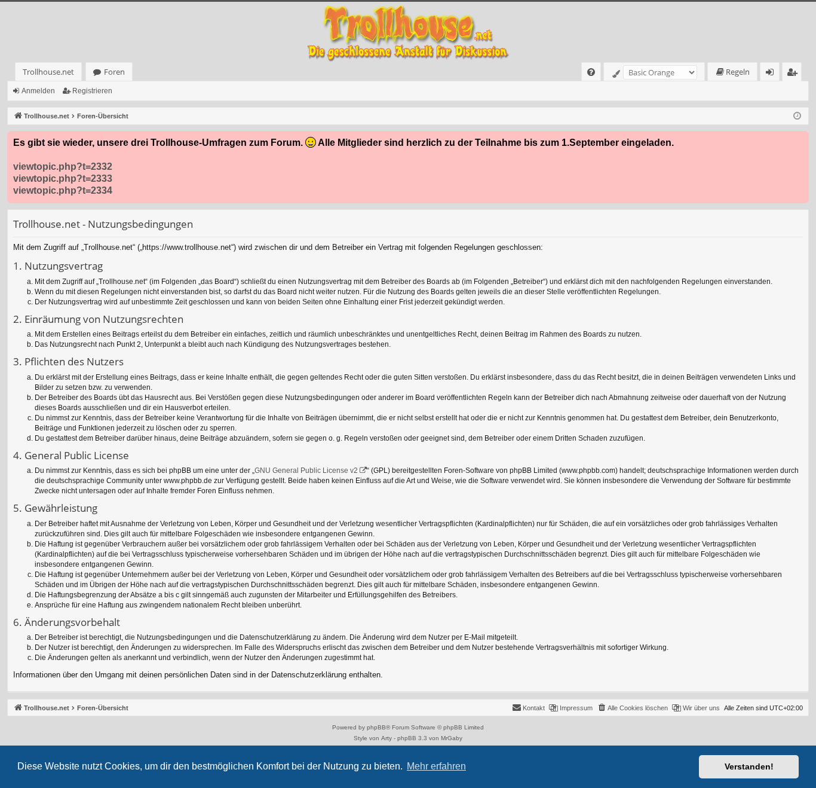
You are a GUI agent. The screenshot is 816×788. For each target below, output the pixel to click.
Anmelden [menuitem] (772, 73)
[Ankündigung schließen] (799, 140)
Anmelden (38, 91)
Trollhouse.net (48, 71)
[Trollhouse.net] (408, 32)
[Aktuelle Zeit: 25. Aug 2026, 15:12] (797, 116)
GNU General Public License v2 (306, 470)
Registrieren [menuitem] (794, 73)
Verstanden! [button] (749, 766)
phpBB (376, 727)
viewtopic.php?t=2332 (62, 166)
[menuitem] (591, 72)
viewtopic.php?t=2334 (62, 190)
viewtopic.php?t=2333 (62, 178)
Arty (386, 738)
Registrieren (92, 91)
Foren (114, 71)
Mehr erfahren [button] (436, 766)
